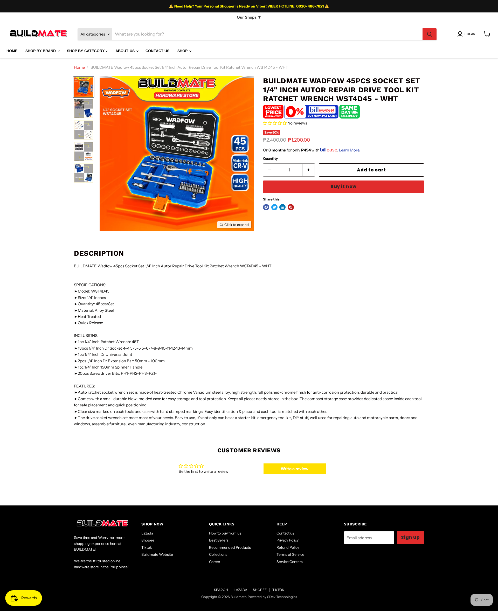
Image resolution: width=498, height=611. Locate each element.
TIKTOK (278, 590)
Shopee (147, 540)
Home (79, 67)
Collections (218, 554)
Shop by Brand (41, 51)
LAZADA (240, 590)
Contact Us (157, 51)
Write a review (294, 468)
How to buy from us (225, 533)
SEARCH (221, 590)
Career (214, 561)
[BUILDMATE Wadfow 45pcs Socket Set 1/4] (83, 87)
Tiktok (146, 547)
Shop (183, 51)
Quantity (270, 159)
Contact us (285, 533)
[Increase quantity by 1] (308, 170)
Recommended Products (230, 547)
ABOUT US (125, 51)
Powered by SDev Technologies (272, 597)
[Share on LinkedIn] (282, 207)
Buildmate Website (157, 554)
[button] (275, 123)
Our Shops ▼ (249, 17)
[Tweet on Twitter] (274, 207)
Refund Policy (287, 547)
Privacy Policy (287, 540)
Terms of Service (290, 554)
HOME (12, 51)
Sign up (410, 537)
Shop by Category (86, 51)
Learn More (349, 150)
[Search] (430, 34)
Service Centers (289, 561)
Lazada (147, 533)
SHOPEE (260, 590)
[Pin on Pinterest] (291, 207)
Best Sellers (219, 540)
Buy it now (343, 186)
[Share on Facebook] (266, 207)
